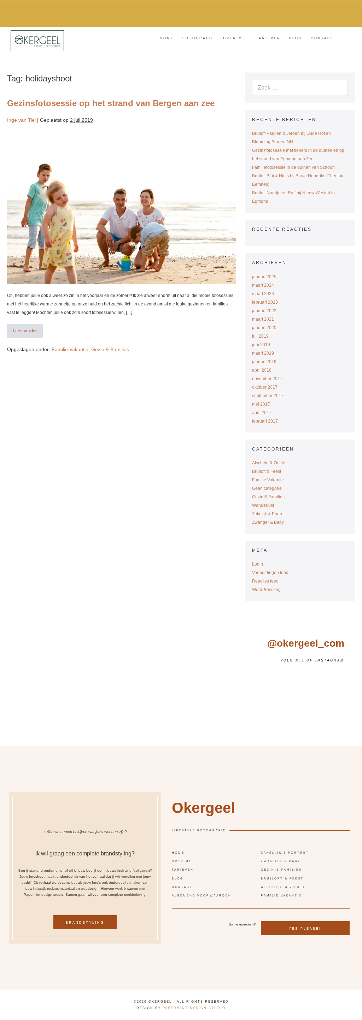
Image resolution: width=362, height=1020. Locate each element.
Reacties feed (265, 581)
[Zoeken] (330, 87)
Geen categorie (267, 488)
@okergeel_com (305, 643)
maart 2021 (263, 319)
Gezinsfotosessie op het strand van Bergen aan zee (111, 103)
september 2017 (268, 395)
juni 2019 (261, 344)
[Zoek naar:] (300, 88)
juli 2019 (260, 336)
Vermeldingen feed (270, 572)
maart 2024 (263, 285)
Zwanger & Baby (268, 522)
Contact (322, 38)
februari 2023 (265, 302)
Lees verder (28, 328)
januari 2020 (264, 327)
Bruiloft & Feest (266, 471)
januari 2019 (264, 361)
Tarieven (268, 38)
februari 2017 (265, 421)
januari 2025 (264, 276)
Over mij (235, 38)
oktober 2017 (265, 387)
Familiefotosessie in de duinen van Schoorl (293, 167)
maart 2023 (263, 293)
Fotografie (198, 38)
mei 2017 (261, 404)
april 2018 (262, 370)
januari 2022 (264, 310)
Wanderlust (263, 505)
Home (167, 38)
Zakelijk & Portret (268, 513)
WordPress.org (266, 589)
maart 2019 (263, 353)
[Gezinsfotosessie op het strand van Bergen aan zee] (121, 207)
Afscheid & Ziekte (268, 462)
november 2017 (267, 378)
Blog (295, 38)
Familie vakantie (281, 895)
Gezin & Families (110, 349)
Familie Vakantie (70, 349)
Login (257, 564)
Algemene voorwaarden (202, 895)
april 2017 (262, 412)
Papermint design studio (194, 1008)
